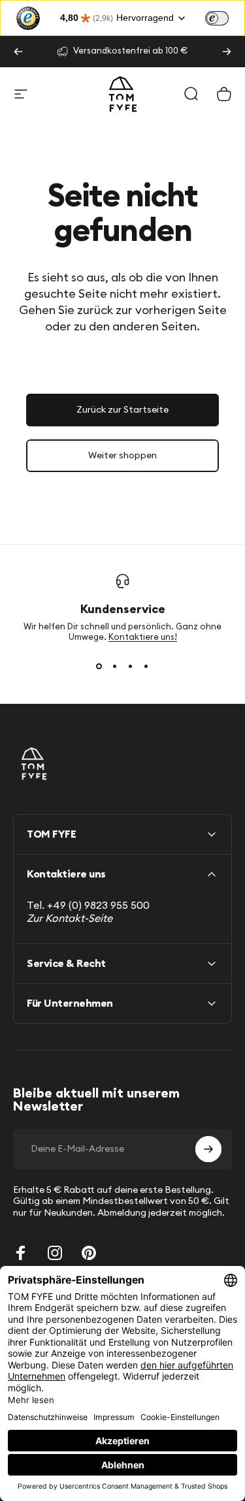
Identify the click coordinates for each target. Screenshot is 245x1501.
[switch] (217, 18)
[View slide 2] (115, 666)
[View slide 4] (146, 666)
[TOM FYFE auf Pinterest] (89, 1253)
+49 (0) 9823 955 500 (98, 905)
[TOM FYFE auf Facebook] (21, 1253)
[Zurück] (18, 51)
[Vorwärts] (226, 51)
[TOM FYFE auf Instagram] (55, 1253)
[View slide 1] (99, 666)
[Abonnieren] (208, 1149)
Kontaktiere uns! (142, 637)
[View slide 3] (131, 666)
